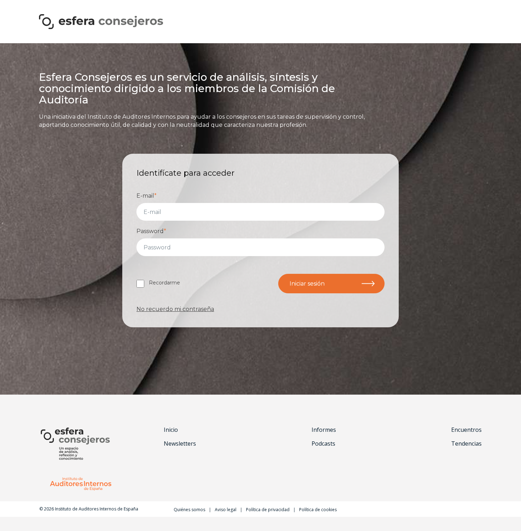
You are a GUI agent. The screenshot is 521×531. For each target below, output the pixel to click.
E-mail (146, 195)
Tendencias (466, 443)
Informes (324, 430)
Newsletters (180, 443)
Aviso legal (225, 510)
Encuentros (466, 430)
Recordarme (164, 283)
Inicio (171, 430)
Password (151, 231)
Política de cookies (318, 510)
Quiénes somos (189, 510)
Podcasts (323, 443)
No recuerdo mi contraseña (175, 309)
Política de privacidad (268, 510)
